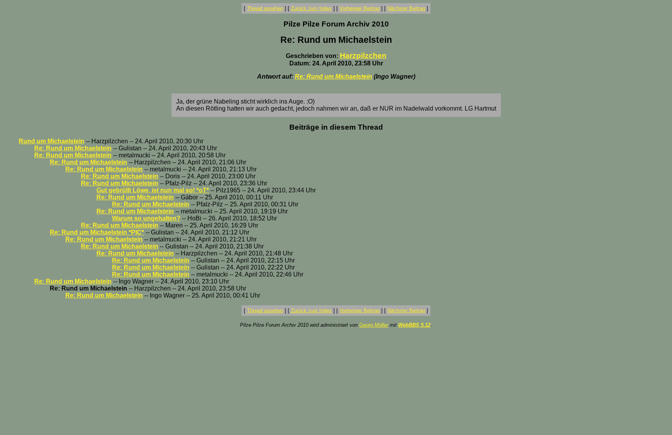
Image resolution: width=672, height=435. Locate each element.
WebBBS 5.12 (414, 325)
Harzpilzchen (363, 55)
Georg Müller (373, 325)
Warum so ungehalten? (146, 218)
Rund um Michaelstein (51, 141)
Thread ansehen (265, 8)
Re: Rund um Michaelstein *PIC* (97, 232)
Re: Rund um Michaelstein (333, 76)
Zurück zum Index (311, 8)
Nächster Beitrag (406, 8)
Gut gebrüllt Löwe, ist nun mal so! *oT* (152, 190)
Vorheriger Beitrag (360, 8)
